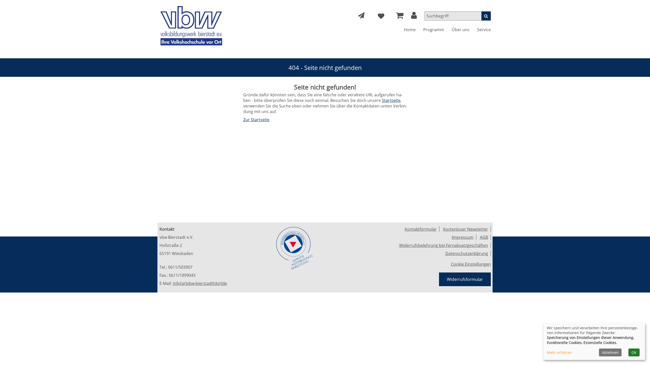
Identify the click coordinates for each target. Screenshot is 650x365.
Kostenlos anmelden (162, 101)
